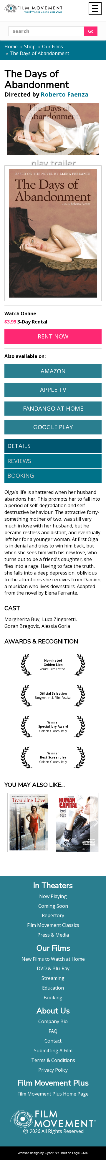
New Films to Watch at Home (53, 959)
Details (19, 446)
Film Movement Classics (53, 925)
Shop (30, 46)
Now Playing (53, 896)
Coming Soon (53, 906)
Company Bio (53, 1021)
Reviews (19, 461)
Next (96, 822)
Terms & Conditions (53, 1060)
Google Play (67, 427)
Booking (20, 475)
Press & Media (53, 935)
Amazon (71, 371)
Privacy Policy (53, 1070)
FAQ (53, 1031)
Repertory (53, 915)
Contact (53, 1041)
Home (11, 46)
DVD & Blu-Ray (53, 968)
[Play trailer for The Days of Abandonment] (53, 129)
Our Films (52, 46)
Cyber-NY (52, 1153)
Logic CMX (80, 1153)
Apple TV (71, 389)
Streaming (53, 978)
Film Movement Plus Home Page (53, 1094)
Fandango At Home (62, 408)
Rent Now (70, 336)
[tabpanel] (53, 563)
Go (91, 31)
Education (53, 988)
